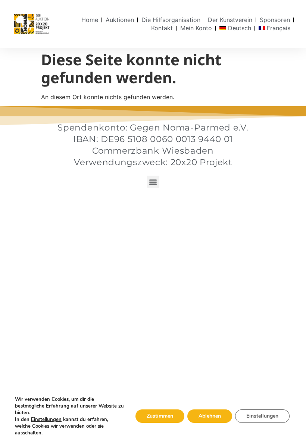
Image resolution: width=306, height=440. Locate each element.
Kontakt (162, 28)
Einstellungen (46, 419)
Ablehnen (210, 415)
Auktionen (120, 19)
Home (89, 19)
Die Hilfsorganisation (170, 19)
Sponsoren (275, 19)
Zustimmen (160, 415)
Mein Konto (196, 28)
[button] (153, 182)
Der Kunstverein (230, 19)
